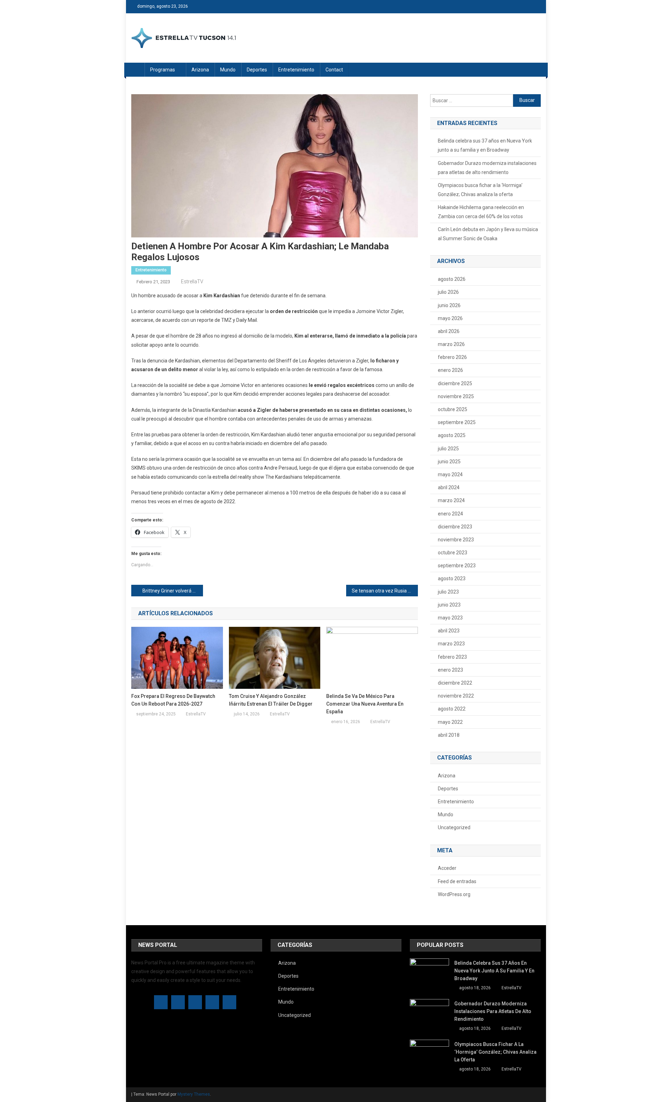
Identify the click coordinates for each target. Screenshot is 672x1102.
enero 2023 (450, 670)
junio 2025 (449, 461)
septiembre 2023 (457, 565)
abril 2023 (449, 630)
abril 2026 (449, 331)
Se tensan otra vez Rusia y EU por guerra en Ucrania (385, 591)
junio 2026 (449, 305)
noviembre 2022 (456, 696)
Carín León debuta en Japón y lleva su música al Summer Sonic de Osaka (488, 234)
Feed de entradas (457, 881)
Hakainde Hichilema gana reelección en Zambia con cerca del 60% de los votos (481, 212)
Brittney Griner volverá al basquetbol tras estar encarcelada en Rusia (172, 591)
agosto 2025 (451, 435)
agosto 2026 (451, 279)
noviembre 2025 (456, 396)
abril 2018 (449, 735)
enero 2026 (450, 370)
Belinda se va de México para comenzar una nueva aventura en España (365, 703)
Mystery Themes (193, 1094)
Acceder (447, 868)
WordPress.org (454, 894)
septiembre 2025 (457, 422)
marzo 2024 (451, 500)
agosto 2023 (451, 578)
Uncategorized (454, 827)
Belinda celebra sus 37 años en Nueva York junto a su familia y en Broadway (485, 145)
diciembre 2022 (455, 683)
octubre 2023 (452, 552)
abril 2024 (449, 487)
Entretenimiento (296, 69)
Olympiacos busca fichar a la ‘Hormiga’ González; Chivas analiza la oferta (480, 189)
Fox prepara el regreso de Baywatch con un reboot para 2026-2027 (173, 700)
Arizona (200, 69)
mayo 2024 (450, 474)
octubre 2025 (452, 409)
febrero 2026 (452, 357)
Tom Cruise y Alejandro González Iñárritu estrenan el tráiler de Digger (271, 700)
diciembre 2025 (455, 383)
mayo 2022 (450, 722)
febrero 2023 (452, 657)
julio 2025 (448, 448)
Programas (162, 69)
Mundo (228, 69)
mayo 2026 (450, 318)
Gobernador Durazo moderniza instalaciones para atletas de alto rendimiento (487, 167)
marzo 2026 (451, 344)
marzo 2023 (451, 643)
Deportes (257, 69)
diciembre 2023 (455, 526)
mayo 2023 (450, 618)
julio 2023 (448, 592)
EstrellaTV (192, 281)
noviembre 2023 (456, 539)
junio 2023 (449, 605)
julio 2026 (448, 292)
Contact (334, 69)
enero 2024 (450, 514)
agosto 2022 (451, 709)
